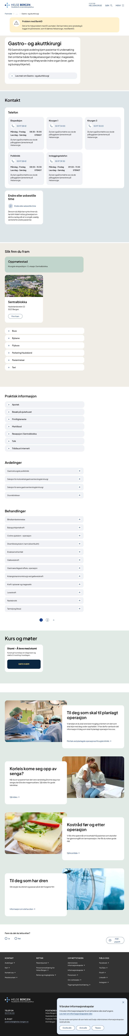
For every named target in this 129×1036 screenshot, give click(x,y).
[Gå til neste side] (53, 620)
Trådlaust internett (21, 448)
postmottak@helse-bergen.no (16, 1021)
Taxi (14, 367)
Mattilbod (17, 426)
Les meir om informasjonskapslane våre (75, 1013)
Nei (19, 938)
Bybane (16, 338)
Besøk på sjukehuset (22, 412)
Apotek (15, 404)
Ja (9, 938)
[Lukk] (123, 1002)
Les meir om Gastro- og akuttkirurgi (32, 75)
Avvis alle (83, 1028)
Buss (14, 331)
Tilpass (98, 1028)
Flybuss (15, 345)
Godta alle (67, 1028)
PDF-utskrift (117, 940)
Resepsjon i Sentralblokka (24, 433)
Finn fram (15, 316)
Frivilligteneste (19, 419)
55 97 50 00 (10, 1013)
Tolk (14, 441)
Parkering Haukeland (22, 352)
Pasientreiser (18, 360)
